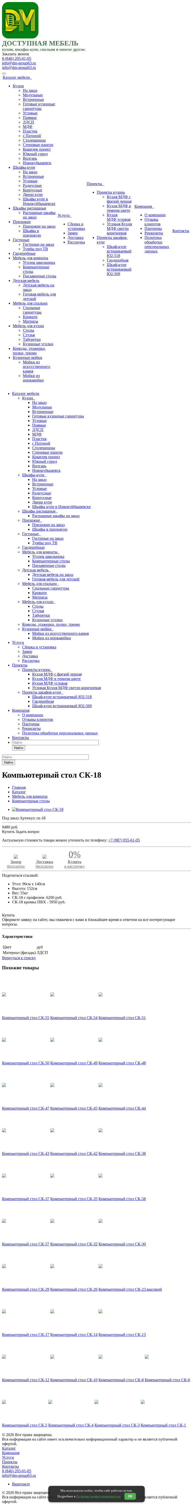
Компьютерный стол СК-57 (25, 1244)
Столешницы (34, 140)
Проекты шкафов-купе (42, 692)
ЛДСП (28, 122)
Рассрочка (76, 242)
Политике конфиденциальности (98, 1496)
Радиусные (32, 185)
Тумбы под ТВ (35, 249)
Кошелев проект (37, 149)
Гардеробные (24, 253)
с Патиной (32, 136)
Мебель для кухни (28, 326)
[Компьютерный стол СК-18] (37, 809)
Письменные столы (39, 276)
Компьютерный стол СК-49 (74, 1063)
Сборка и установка (76, 226)
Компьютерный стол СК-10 (74, 1380)
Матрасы (30, 321)
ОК (130, 1496)
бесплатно (16, 864)
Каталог (9, 1448)
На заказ (30, 90)
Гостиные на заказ (38, 244)
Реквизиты (153, 233)
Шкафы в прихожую (32, 233)
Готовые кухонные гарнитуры (39, 106)
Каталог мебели (17, 77)
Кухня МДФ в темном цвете (119, 208)
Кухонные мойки (27, 357)
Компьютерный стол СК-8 (121, 1380)
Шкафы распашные (29, 208)
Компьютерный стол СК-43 (25, 1153)
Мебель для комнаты (30, 258)
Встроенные (33, 99)
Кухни (18, 86)
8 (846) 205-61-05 (16, 58)
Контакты (180, 231)
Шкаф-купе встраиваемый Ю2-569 (119, 269)
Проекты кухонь (111, 192)
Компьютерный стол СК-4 (70, 1425)
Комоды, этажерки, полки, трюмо (29, 350)
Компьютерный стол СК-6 (167, 1380)
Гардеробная (117, 260)
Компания (144, 206)
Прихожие (22, 222)
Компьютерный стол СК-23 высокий (130, 1289)
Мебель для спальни (30, 303)
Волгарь (30, 158)
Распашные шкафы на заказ (55, 516)
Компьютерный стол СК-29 (25, 1289)
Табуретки (32, 339)
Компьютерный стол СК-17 (25, 1334)
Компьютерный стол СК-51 (122, 1018)
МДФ (27, 126)
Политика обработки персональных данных (156, 244)
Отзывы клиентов (152, 221)
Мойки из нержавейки (33, 377)
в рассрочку (74, 861)
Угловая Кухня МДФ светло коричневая (119, 228)
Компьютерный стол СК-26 (74, 1289)
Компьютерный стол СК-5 (24, 1425)
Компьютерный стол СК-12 (25, 1380)
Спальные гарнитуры (32, 310)
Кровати (30, 317)
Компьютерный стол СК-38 (122, 1153)
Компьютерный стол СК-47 (25, 1108)
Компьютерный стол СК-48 (122, 1063)
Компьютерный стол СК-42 (74, 1153)
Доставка (75, 237)
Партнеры (153, 228)
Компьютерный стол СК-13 (122, 1334)
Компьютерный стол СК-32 (74, 1244)
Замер (73, 233)
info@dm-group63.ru (19, 63)
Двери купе (33, 194)
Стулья (29, 335)
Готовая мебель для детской (55, 579)
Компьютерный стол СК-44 (122, 1108)
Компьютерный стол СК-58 (122, 1199)
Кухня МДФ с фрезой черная (119, 199)
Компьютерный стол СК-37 (25, 1199)
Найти (18, 748)
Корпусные (32, 190)
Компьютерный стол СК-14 (74, 1334)
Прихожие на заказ (39, 226)
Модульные (33, 95)
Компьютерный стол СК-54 (74, 1018)
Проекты (95, 184)
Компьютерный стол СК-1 (163, 1425)
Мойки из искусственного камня (36, 366)
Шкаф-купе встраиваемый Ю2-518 (119, 251)
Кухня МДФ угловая (118, 217)
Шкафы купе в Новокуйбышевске (39, 201)
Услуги (65, 215)
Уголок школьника (39, 262)
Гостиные (21, 240)
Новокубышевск (37, 163)
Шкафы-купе (24, 167)
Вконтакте (21, 1484)
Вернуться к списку (19, 958)
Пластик (30, 131)
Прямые (30, 117)
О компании (155, 215)
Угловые (30, 113)
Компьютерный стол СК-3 (117, 1425)
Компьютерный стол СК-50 (25, 1063)
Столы (28, 330)
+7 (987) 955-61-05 (124, 840)
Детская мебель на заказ (52, 574)
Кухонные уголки (38, 344)
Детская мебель (26, 280)
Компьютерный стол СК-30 (122, 1244)
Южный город (35, 154)
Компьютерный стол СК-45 (74, 1108)
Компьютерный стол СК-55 (25, 1018)
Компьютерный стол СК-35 (74, 1199)
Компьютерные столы (51, 561)
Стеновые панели (38, 145)
